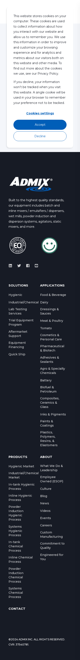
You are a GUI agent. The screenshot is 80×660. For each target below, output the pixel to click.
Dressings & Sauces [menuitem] (49, 311)
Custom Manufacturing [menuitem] (51, 534)
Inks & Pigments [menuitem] (53, 414)
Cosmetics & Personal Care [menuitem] (51, 337)
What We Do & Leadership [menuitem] (51, 468)
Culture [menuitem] (45, 489)
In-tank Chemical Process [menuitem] (16, 546)
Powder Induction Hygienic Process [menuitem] (16, 513)
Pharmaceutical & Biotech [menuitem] (52, 348)
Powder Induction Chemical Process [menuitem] (16, 575)
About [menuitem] (46, 457)
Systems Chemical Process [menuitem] (16, 592)
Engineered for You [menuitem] (51, 557)
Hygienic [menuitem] (15, 295)
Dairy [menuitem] (44, 302)
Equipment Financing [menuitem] (17, 345)
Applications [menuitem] (52, 285)
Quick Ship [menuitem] (17, 354)
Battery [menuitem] (46, 380)
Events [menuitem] (45, 518)
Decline (40, 136)
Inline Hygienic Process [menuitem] (20, 498)
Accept (40, 125)
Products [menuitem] (18, 457)
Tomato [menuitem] (46, 328)
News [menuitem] (44, 503)
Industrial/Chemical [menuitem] (24, 302)
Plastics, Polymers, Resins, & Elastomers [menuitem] (49, 438)
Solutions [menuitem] (18, 285)
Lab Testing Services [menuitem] (18, 311)
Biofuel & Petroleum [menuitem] (48, 389)
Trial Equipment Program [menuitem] (21, 322)
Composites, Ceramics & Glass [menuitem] (49, 402)
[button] (6, 653)
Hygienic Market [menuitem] (21, 466)
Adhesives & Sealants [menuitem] (49, 360)
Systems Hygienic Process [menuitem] (15, 531)
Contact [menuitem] (17, 609)
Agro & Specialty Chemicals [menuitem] (52, 371)
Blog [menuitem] (43, 496)
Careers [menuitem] (46, 525)
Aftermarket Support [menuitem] (18, 334)
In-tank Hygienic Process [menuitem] (22, 487)
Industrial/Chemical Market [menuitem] (24, 475)
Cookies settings (40, 113)
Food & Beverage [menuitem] (53, 295)
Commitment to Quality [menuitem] (52, 546)
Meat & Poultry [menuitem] (51, 321)
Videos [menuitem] (45, 511)
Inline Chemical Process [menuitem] (21, 559)
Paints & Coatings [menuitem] (47, 423)
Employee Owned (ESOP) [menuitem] (51, 479)
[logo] (31, 183)
